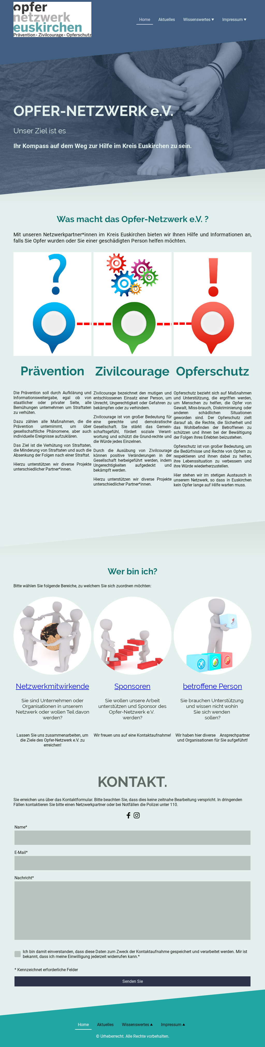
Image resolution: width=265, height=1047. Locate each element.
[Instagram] (137, 815)
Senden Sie (132, 981)
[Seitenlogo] (52, 19)
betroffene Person (212, 686)
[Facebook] (128, 815)
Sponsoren (132, 686)
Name (20, 827)
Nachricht (24, 877)
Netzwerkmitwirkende (52, 686)
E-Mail (21, 852)
